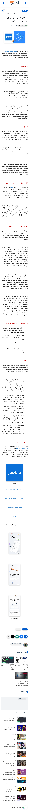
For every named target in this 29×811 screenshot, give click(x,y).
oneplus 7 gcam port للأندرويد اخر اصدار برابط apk (10, 737)
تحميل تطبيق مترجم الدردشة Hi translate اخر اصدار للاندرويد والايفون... (22, 683)
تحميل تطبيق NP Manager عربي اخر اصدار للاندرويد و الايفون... (7, 667)
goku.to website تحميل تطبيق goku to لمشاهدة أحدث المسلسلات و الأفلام (10, 790)
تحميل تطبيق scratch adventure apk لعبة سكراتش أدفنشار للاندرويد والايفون (9, 799)
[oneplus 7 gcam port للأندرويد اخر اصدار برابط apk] (21, 737)
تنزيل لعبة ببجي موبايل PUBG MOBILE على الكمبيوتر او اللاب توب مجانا (10, 755)
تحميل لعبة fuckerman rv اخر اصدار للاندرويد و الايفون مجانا (9, 763)
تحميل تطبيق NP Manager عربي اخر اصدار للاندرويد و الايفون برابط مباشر (10, 720)
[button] (21, 636)
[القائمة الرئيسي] (26, 3)
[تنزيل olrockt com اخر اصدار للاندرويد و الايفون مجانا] (21, 728)
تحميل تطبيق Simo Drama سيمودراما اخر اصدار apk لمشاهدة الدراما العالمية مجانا (9, 772)
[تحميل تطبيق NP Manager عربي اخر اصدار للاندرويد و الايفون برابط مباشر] (21, 719)
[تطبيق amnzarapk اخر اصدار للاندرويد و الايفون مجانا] (21, 745)
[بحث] (2, 3)
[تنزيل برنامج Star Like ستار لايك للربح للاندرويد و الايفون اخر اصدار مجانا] (21, 780)
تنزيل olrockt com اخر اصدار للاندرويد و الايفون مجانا (10, 729)
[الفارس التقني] (14, 3)
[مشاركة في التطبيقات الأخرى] (8, 636)
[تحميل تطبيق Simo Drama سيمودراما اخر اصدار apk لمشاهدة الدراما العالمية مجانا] (21, 772)
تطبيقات (25, 10)
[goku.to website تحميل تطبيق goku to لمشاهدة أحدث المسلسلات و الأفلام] (21, 789)
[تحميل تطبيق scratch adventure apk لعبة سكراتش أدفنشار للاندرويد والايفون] (21, 798)
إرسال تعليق (22, 698)
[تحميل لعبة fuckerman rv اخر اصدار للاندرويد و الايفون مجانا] (21, 763)
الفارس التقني (7, 807)
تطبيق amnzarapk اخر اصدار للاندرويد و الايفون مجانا (10, 746)
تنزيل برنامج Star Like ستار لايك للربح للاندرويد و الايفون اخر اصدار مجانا (9, 781)
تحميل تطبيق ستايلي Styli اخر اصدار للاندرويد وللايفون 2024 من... (21, 667)
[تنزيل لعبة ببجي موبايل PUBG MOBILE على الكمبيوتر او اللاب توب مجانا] (21, 754)
